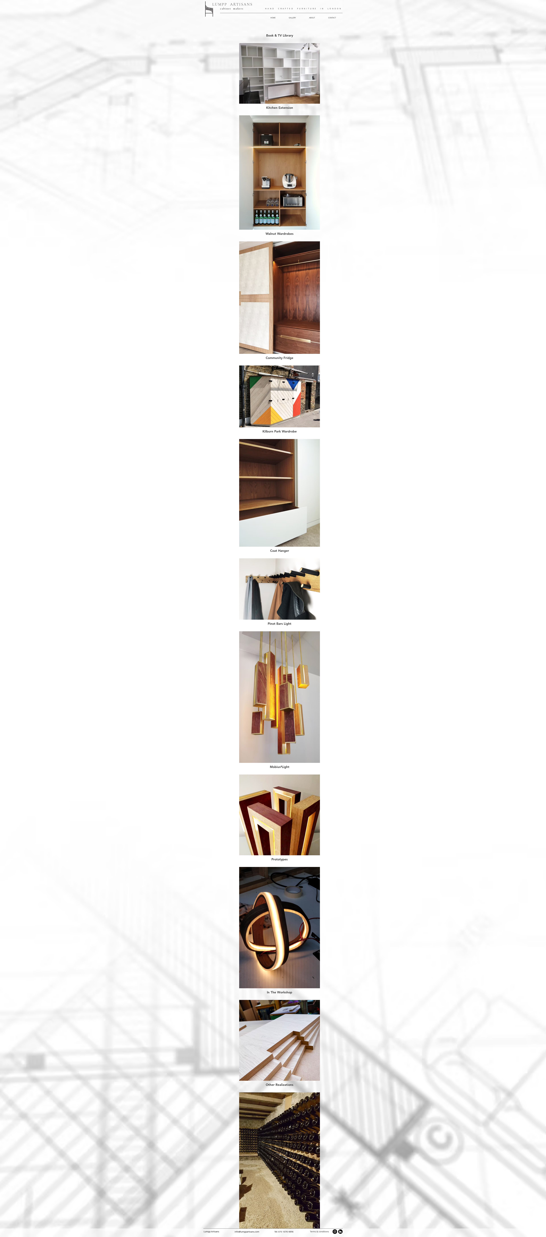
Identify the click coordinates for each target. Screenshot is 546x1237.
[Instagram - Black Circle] (335, 1231)
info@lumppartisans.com (247, 1231)
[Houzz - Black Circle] (340, 1231)
